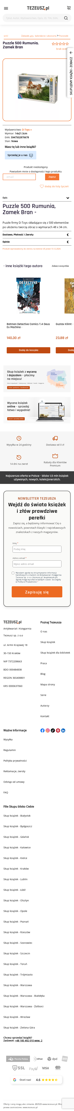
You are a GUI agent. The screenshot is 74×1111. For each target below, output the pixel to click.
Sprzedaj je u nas (18, 155)
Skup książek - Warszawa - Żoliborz (23, 1006)
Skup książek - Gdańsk (16, 836)
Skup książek (47, 642)
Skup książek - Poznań (16, 921)
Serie (43, 695)
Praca (43, 663)
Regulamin (9, 750)
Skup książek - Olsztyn (16, 900)
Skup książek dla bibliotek (55, 652)
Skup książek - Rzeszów (16, 932)
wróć (6, 36)
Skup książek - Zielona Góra (19, 1027)
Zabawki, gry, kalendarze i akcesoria (38, 35)
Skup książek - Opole (15, 911)
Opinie (6, 242)
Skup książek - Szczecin (16, 953)
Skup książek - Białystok (16, 815)
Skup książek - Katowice (17, 847)
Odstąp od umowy (13, 781)
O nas (43, 631)
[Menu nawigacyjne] (6, 8)
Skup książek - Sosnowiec (17, 942)
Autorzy (44, 705)
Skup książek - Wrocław (16, 1017)
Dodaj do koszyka (28, 350)
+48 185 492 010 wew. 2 (28, 1040)
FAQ (5, 792)
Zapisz (52, 177)
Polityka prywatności (15, 760)
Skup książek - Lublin (15, 879)
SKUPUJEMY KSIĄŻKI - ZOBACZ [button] (71, 75)
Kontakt (44, 716)
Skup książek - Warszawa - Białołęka (24, 995)
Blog (42, 673)
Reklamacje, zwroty (14, 771)
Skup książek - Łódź (14, 889)
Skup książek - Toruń (15, 964)
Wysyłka (8, 739)
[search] (66, 18)
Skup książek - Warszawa (17, 985)
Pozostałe (63, 35)
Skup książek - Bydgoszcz (17, 826)
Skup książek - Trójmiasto (18, 974)
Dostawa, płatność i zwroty (18, 234)
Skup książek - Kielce (15, 858)
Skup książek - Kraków (16, 868)
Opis (5, 198)
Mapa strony (47, 684)
